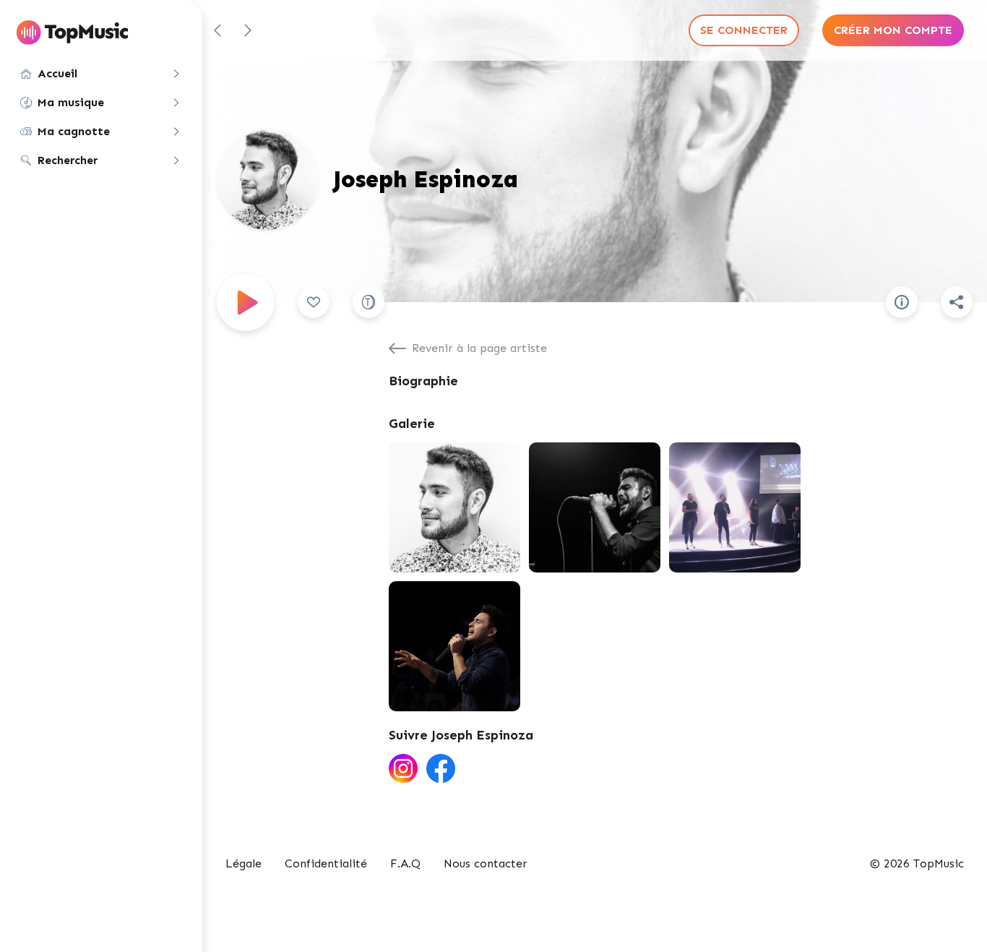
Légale (243, 863)
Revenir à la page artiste (479, 348)
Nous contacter (485, 863)
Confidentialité (326, 863)
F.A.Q (405, 863)
